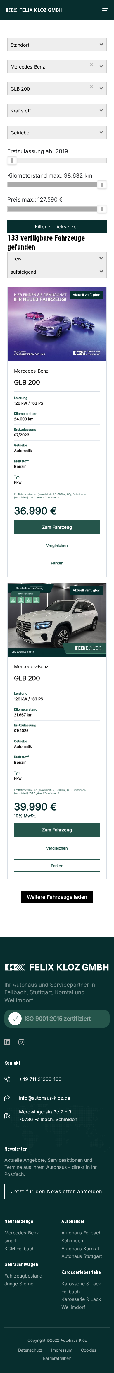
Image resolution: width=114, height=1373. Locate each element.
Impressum (61, 1350)
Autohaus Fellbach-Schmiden (82, 1237)
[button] (101, 44)
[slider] (12, 160)
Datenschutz (30, 1350)
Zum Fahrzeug (57, 527)
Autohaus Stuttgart (81, 1256)
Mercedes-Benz (31, 371)
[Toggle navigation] (82, 10)
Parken (57, 563)
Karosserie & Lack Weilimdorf (81, 1303)
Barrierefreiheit (57, 1358)
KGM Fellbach (19, 1248)
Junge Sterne (18, 1284)
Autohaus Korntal (80, 1248)
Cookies (88, 1350)
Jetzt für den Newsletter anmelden (56, 1191)
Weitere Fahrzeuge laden (57, 897)
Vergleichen (57, 545)
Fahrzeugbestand (23, 1276)
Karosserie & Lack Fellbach (81, 1287)
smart (10, 1241)
